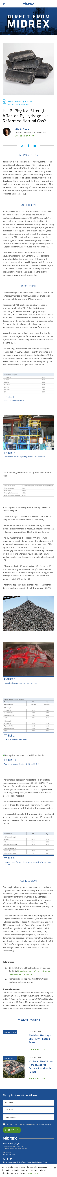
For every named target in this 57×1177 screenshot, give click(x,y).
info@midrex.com (9, 1155)
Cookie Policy (32, 1173)
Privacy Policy (45, 1124)
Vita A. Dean (22, 129)
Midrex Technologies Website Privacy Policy (32, 1162)
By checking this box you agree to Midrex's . (29, 1124)
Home (5, 1162)
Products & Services (19, 105)
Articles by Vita (25, 136)
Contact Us (12, 1162)
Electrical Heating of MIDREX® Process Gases (40, 1039)
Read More (34, 1049)
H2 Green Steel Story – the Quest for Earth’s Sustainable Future (40, 1066)
